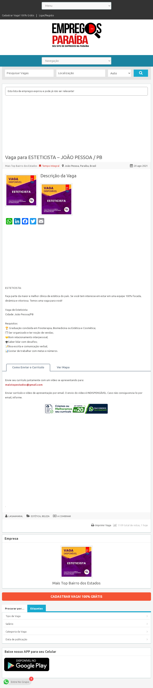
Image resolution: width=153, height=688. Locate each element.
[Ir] (141, 73)
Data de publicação (16, 639)
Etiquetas (36, 608)
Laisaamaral (15, 516)
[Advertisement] (76, 125)
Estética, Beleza (40, 516)
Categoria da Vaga (16, 631)
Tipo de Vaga (13, 616)
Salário (9, 624)
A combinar (64, 516)
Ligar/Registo (46, 15)
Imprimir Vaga (103, 525)
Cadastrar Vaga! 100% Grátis (18, 15)
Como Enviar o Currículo (28, 367)
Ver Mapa (63, 367)
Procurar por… (14, 608)
